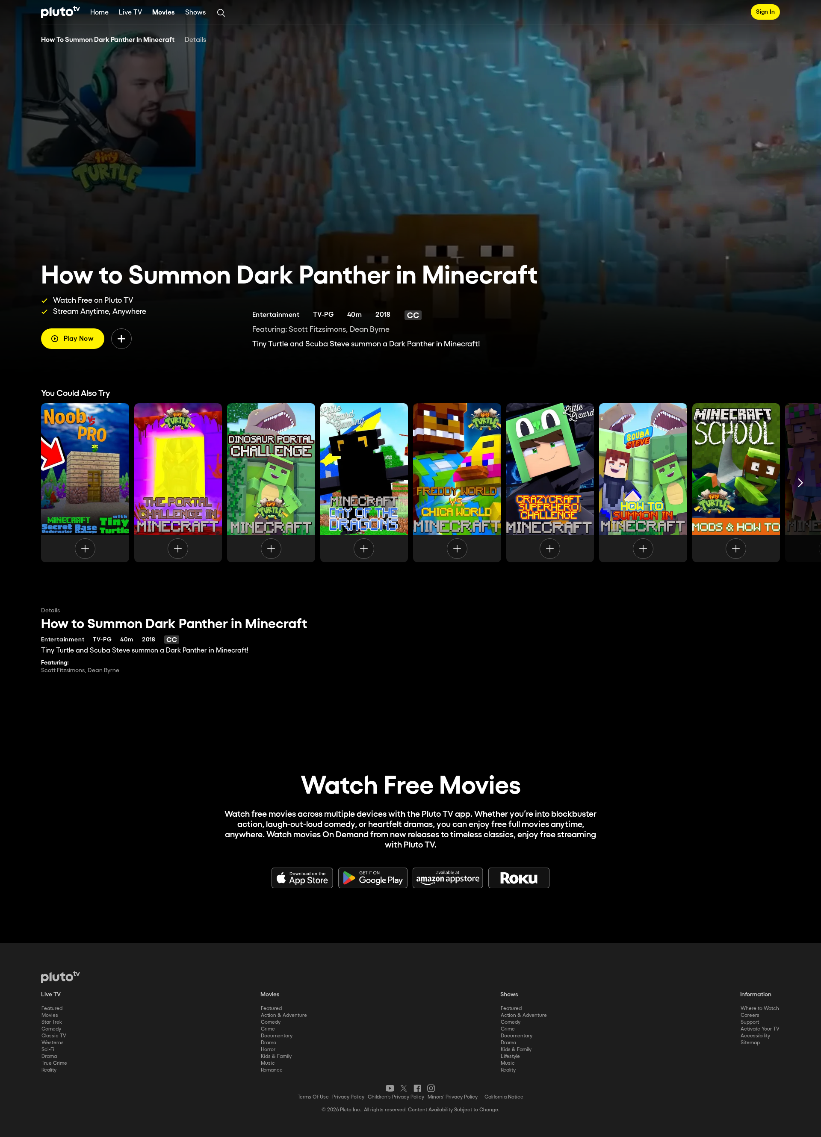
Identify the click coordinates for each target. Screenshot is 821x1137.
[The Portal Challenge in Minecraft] (178, 482)
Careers (750, 1015)
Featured (51, 1008)
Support (750, 1022)
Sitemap (750, 1042)
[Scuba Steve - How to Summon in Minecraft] (643, 482)
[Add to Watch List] (121, 338)
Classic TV (53, 1036)
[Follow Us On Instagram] (431, 1088)
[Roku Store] (519, 878)
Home (99, 12)
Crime (268, 1029)
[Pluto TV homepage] (60, 977)
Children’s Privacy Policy (396, 1097)
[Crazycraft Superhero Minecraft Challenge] (550, 482)
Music (268, 1063)
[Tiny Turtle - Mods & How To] (736, 482)
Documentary (276, 1036)
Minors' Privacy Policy (453, 1097)
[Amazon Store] (448, 878)
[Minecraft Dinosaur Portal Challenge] (271, 482)
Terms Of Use (313, 1097)
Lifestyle (510, 1056)
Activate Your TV (760, 1029)
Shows (195, 12)
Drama (49, 1056)
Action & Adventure (284, 1015)
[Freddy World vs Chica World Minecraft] (457, 482)
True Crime (54, 1063)
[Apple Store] (302, 878)
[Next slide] (800, 482)
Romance (272, 1070)
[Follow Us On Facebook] (417, 1088)
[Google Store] (373, 878)
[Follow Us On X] (403, 1088)
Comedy (51, 1029)
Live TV (130, 12)
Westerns (52, 1042)
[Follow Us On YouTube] (390, 1088)
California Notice (503, 1097)
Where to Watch (760, 1008)
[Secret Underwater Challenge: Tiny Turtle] (85, 482)
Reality (48, 1070)
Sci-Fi (47, 1049)
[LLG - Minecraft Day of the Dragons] (364, 482)
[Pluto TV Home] (60, 12)
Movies (163, 12)
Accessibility (755, 1036)
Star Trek (51, 1022)
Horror (268, 1049)
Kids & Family (276, 1056)
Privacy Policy (348, 1097)
